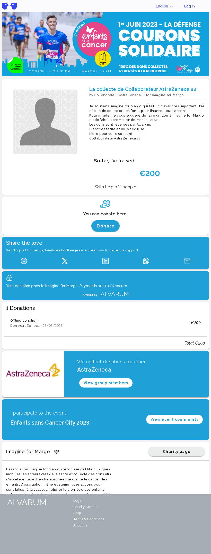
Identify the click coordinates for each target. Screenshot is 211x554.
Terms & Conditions (88, 519)
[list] (105, 322)
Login (77, 501)
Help (77, 513)
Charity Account (86, 507)
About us (80, 525)
